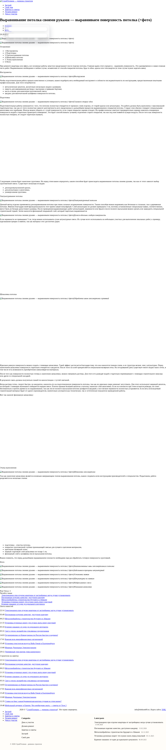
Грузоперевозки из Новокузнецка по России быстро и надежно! (31, 635)
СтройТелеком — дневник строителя (42, 710)
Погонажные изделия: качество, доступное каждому (23, 597)
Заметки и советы (12, 10)
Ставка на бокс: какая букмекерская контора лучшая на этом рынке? (33, 701)
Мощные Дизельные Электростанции (20, 648)
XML (164, 710)
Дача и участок (11, 14)
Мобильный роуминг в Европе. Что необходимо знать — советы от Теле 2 (35, 705)
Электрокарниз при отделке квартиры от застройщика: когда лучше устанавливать (35, 595)
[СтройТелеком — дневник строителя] (16, 1)
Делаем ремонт (11, 12)
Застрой (8, 5)
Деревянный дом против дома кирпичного (22, 652)
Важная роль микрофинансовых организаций (24, 639)
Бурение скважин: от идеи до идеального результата (23, 604)
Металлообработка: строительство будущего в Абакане (24, 600)
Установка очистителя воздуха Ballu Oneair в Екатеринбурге (30, 643)
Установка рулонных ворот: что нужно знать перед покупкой (26, 602)
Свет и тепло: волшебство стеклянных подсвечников (27, 631)
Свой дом (9, 7)
